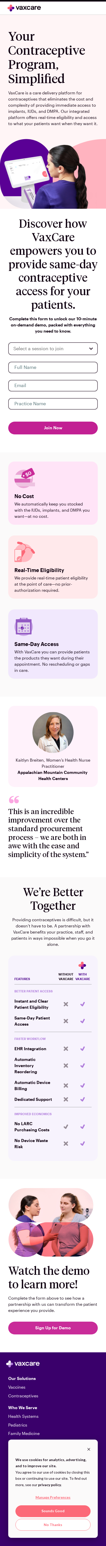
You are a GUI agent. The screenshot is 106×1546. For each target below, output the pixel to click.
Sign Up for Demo (53, 1327)
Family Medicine (24, 1433)
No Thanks (53, 1524)
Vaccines (16, 1387)
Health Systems (23, 1416)
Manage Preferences (53, 1497)
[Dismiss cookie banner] (89, 1450)
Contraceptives (23, 1395)
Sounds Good (53, 1511)
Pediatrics (17, 1424)
